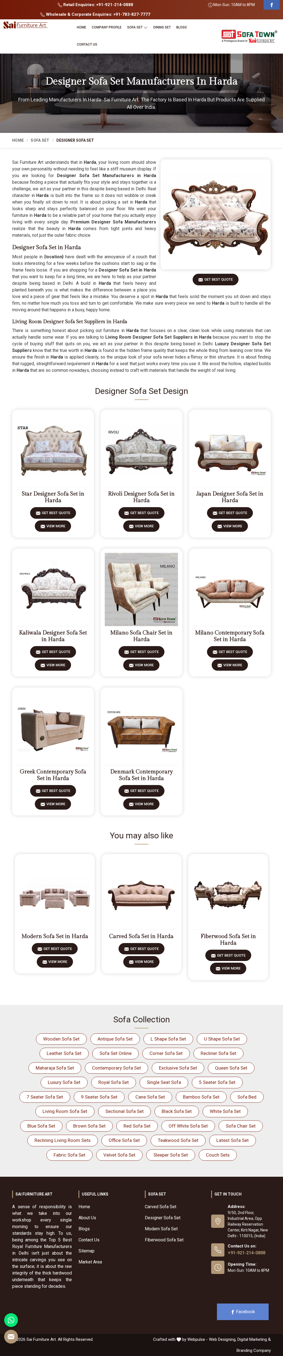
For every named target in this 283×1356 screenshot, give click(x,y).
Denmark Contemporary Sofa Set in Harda (141, 775)
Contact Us (87, 44)
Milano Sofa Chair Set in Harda (141, 636)
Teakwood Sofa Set (178, 1140)
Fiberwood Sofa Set (164, 1239)
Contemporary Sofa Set (116, 1068)
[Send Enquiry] (11, 1337)
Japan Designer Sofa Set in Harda (229, 497)
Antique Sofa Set (115, 1039)
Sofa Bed (246, 1097)
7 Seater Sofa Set (45, 1097)
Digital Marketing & (254, 1339)
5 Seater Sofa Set (217, 1082)
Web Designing (222, 1339)
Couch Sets (218, 1155)
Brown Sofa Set (89, 1126)
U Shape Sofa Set (222, 1039)
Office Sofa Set (124, 1140)
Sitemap (86, 1251)
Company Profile (107, 27)
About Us (87, 1217)
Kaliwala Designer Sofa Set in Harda (53, 636)
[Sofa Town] (249, 36)
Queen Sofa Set (231, 1068)
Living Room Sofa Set (65, 1111)
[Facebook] (271, 5)
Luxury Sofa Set (64, 1082)
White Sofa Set (225, 1111)
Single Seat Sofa (164, 1082)
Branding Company (254, 1350)
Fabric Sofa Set (69, 1155)
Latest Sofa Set (232, 1140)
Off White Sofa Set (188, 1126)
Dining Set (162, 27)
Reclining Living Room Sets (63, 1140)
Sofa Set (135, 27)
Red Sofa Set (137, 1126)
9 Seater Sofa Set (99, 1097)
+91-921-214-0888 (246, 1252)
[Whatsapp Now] (11, 1320)
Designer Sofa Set (162, 1217)
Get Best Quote (218, 279)
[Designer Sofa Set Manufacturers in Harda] (215, 214)
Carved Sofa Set (160, 1206)
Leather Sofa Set (64, 1053)
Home (81, 27)
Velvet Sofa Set (119, 1155)
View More (55, 526)
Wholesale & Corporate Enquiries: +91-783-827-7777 (97, 14)
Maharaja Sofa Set (55, 1068)
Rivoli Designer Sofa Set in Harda (141, 497)
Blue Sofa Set (41, 1126)
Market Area (90, 1262)
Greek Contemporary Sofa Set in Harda (53, 775)
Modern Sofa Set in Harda (55, 936)
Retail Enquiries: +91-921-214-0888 (97, 4)
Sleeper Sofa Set (170, 1155)
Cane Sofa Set (150, 1097)
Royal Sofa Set (113, 1082)
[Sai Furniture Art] (25, 25)
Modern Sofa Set (161, 1228)
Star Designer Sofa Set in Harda (53, 497)
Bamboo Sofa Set (201, 1097)
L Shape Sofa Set (168, 1039)
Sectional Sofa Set (124, 1111)
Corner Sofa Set (166, 1053)
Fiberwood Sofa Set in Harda (228, 939)
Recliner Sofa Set (218, 1053)
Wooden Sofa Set (61, 1039)
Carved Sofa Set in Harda (141, 936)
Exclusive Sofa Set (178, 1068)
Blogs (181, 27)
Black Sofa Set (177, 1111)
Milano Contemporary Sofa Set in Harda (229, 636)
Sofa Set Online (115, 1053)
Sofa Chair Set (241, 1126)
